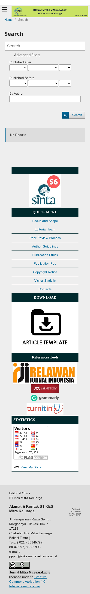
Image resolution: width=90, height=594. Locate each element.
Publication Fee (45, 263)
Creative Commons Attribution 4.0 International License (28, 581)
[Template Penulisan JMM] (45, 349)
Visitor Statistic (45, 280)
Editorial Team (45, 229)
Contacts (45, 289)
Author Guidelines (45, 246)
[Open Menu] (4, 9)
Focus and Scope (45, 221)
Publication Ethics (45, 255)
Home (8, 19)
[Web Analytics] (16, 467)
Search (77, 115)
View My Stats (31, 467)
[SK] (45, 206)
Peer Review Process (45, 238)
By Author (16, 93)
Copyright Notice (45, 272)
